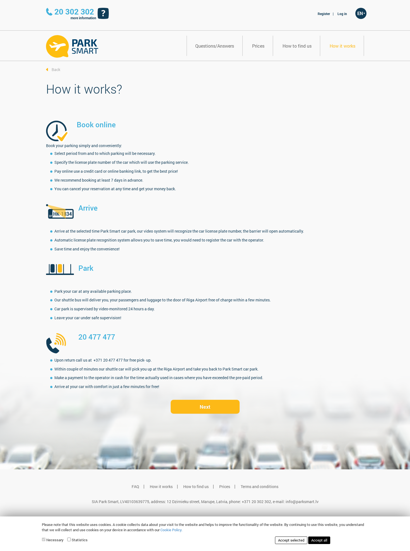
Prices (258, 46)
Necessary (55, 539)
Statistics (80, 539)
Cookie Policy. (171, 529)
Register (324, 13)
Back (56, 69)
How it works (342, 46)
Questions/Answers (214, 46)
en (360, 13)
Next (205, 406)
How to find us (297, 46)
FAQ (135, 486)
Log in (342, 13)
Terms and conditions (259, 486)
